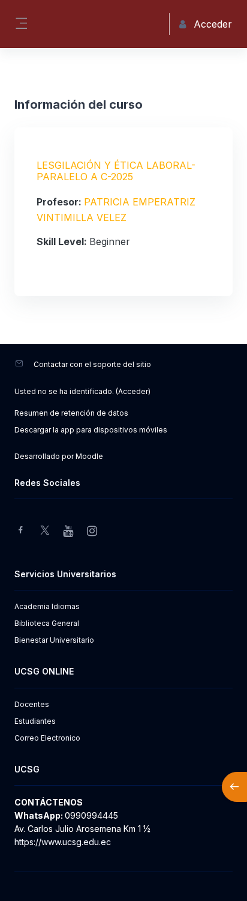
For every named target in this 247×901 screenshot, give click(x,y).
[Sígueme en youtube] (69, 532)
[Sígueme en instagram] (93, 532)
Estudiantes (35, 721)
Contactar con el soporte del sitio (92, 364)
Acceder (133, 391)
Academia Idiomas (47, 606)
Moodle (89, 456)
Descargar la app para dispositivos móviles (90, 429)
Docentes (31, 704)
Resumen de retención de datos (71, 412)
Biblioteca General (46, 623)
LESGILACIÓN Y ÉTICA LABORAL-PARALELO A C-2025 (116, 171)
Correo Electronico (47, 737)
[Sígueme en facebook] (20, 531)
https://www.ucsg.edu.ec (62, 842)
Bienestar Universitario (54, 640)
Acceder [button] (213, 24)
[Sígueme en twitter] (45, 531)
